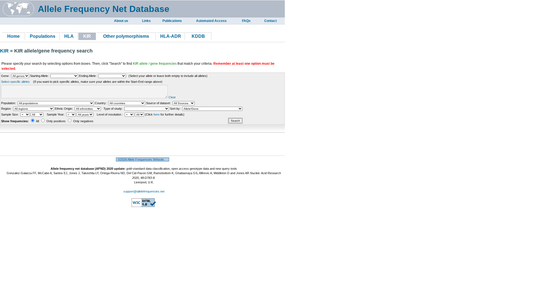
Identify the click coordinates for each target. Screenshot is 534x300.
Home (13, 36)
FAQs (246, 21)
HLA (69, 36)
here (157, 114)
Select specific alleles (15, 81)
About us (121, 21)
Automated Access (211, 21)
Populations (42, 36)
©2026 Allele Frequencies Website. (142, 159)
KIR (5, 51)
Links (146, 21)
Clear (172, 97)
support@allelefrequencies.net (143, 191)
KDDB (198, 36)
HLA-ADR (170, 36)
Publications (172, 21)
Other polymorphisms (126, 36)
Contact (270, 21)
